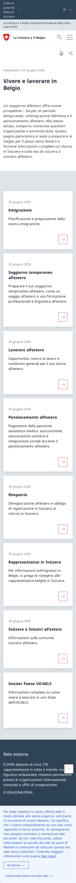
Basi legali (48, 856)
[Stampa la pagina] (61, 53)
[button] (68, 769)
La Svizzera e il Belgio (29, 38)
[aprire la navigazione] (69, 37)
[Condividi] (70, 53)
